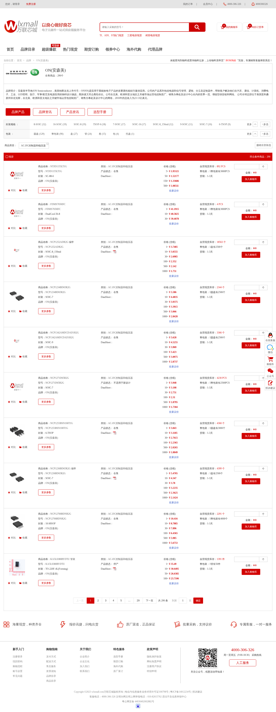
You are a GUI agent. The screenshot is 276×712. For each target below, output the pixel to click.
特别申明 (152, 671)
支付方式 (51, 656)
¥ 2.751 (172, 392)
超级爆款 (49, 49)
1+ (167, 209)
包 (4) (116, 133)
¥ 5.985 (172, 538)
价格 (166, 166)
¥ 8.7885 (173, 523)
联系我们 (85, 671)
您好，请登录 (12, 4)
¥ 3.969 (172, 347)
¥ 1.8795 (173, 402)
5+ (167, 171)
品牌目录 (28, 49)
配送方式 (51, 661)
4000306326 (262, 4)
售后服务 (51, 666)
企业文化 (85, 661)
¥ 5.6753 (173, 543)
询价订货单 (256, 26)
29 (138, 600)
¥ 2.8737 (173, 361)
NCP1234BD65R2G (60, 287)
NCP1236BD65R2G (55, 473)
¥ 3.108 (172, 387)
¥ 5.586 (172, 292)
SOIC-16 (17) (139, 124)
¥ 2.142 (172, 266)
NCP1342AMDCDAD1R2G (64, 332)
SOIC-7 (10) (206, 124)
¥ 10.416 (173, 518)
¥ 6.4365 (173, 533)
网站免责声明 (154, 661)
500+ (166, 185)
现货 (11, 156)
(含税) (172, 166)
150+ (166, 181)
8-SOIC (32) (40, 124)
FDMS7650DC (57, 204)
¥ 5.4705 (173, 473)
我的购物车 (230, 26)
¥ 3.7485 (173, 246)
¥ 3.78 (172, 483)
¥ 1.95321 (174, 171)
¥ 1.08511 (174, 185)
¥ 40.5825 (174, 214)
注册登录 (17, 656)
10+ (167, 214)
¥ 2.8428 (173, 316)
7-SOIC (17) (119, 124)
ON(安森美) (42, 60)
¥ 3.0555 (173, 251)
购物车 (270, 364)
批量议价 (174, 190)
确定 (198, 600)
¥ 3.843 (172, 428)
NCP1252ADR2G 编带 (62, 242)
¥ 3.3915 (173, 306)
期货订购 (91, 49)
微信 (270, 352)
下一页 (149, 600)
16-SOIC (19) (60, 124)
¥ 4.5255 (173, 342)
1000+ (165, 271)
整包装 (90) (57, 133)
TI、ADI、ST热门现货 (112, 35)
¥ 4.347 (172, 478)
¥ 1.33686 (174, 181)
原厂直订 (118, 671)
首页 (10, 49)
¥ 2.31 (172, 397)
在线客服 (270, 340)
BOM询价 (231, 60)
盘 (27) (74, 133)
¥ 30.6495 (174, 568)
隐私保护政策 (154, 656)
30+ (167, 218)
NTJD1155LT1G (58, 166)
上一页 (80, 600)
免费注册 (31, 4)
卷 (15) (102, 133)
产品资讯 (72, 112)
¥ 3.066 (172, 311)
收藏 (24, 190)
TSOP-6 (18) (99, 124)
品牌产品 (18, 112)
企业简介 (85, 656)
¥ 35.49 (172, 564)
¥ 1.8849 (173, 452)
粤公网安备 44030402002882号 (138, 701)
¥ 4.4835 (173, 297)
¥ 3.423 (172, 352)
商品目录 (51, 680)
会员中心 (208, 4)
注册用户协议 (154, 666)
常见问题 (17, 676)
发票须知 (51, 671)
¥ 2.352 (172, 261)
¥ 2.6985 (173, 256)
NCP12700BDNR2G (60, 513)
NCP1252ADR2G (54, 246)
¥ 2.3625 (173, 492)
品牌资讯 (45, 112)
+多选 (265, 124)
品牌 (28, 60)
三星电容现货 (134, 35)
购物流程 (17, 666)
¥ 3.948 (172, 382)
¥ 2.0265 (173, 447)
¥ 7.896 (172, 528)
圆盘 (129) (39, 133)
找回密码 (17, 661)
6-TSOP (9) (225, 124)
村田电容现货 (152, 35)
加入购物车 (251, 179)
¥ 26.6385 (174, 573)
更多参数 (46, 190)
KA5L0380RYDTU (55, 564)
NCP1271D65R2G (59, 378)
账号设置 (17, 671)
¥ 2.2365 (173, 442)
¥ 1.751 (172, 271)
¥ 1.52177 (174, 176)
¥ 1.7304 (173, 407)
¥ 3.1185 (173, 433)
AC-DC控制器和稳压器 (120, 166)
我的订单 (188, 4)
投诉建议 (197, 691)
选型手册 (99, 112)
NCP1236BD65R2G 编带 (63, 468)
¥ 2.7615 (173, 437)
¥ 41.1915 (174, 209)
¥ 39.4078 (174, 218)
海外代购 (134, 49)
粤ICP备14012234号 (180, 691)
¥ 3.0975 (173, 356)
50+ (167, 176)
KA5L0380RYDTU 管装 (62, 559)
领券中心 (112, 49)
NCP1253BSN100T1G (61, 423)
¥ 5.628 (172, 337)
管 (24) (88, 133)
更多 (249, 124)
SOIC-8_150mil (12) (163, 124)
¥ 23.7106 (174, 578)
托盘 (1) (130, 133)
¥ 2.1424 (173, 497)
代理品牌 (155, 49)
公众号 (270, 376)
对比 (13, 190)
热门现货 (70, 49)
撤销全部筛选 (263, 145)
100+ (166, 261)
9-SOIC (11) (186, 124)
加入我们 (85, 666)
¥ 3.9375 (173, 301)
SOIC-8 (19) (80, 124)
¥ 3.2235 (173, 488)
